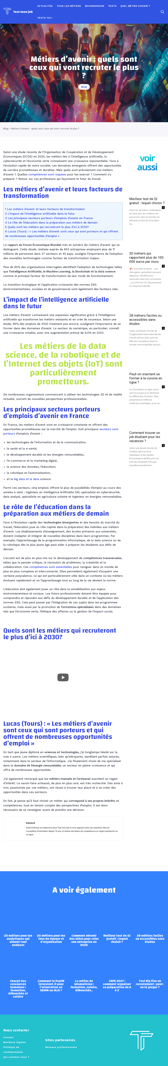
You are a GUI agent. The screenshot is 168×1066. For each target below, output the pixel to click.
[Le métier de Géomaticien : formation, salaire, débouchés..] (84, 961)
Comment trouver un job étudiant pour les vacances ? (144, 437)
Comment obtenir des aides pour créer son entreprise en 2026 (84, 940)
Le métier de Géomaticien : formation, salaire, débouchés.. (84, 985)
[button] (162, 11)
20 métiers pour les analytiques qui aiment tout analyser (18, 940)
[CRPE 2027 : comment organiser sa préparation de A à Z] (117, 961)
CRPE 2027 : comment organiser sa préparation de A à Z (117, 985)
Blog (84, 86)
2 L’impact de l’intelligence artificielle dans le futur (40, 213)
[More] (103, 852)
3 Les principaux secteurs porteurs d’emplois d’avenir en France (49, 218)
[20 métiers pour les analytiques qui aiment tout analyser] (18, 916)
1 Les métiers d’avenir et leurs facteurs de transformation (45, 209)
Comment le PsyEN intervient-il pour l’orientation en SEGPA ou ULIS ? (51, 985)
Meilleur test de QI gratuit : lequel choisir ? (147, 201)
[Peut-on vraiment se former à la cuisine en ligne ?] (147, 361)
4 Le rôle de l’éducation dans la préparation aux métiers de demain (51, 222)
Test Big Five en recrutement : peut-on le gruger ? (150, 984)
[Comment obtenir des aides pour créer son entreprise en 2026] (84, 916)
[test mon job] (141, 1044)
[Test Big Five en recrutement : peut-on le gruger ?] (150, 961)
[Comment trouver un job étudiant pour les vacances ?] (147, 420)
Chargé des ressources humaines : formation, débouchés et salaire (18, 988)
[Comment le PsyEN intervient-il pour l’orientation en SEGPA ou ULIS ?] (51, 961)
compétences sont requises (47, 174)
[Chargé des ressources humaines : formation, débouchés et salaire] (18, 961)
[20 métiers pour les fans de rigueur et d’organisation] (51, 916)
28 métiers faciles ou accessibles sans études (145, 320)
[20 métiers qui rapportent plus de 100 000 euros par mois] (147, 240)
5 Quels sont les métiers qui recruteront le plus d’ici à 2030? (47, 227)
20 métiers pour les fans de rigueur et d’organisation (51, 939)
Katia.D (30, 822)
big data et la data (26, 479)
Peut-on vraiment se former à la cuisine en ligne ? (145, 378)
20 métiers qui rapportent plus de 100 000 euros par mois (146, 257)
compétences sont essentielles (50, 567)
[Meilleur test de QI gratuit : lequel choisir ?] (147, 186)
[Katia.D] (15, 828)
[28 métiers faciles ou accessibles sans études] (147, 302)
